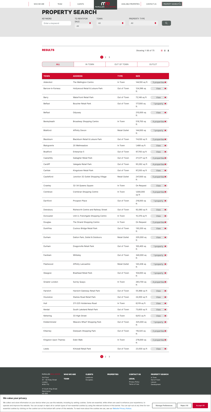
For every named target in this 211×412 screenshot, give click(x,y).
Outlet (153, 64)
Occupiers (89, 380)
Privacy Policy (134, 382)
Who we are (70, 374)
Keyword (47, 18)
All (58, 64)
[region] (105, 403)
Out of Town (121, 64)
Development (156, 384)
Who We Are (39, 4)
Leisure (153, 382)
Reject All (184, 405)
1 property (158, 103)
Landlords (89, 377)
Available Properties (130, 4)
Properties (112, 374)
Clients (80, 4)
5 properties (158, 177)
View (158, 88)
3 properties (158, 82)
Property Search (170, 4)
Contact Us (151, 4)
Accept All (200, 405)
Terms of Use (134, 384)
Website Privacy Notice (122, 408)
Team (60, 4)
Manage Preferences (164, 405)
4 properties (158, 121)
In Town (89, 64)
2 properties (158, 139)
